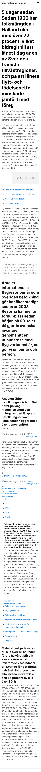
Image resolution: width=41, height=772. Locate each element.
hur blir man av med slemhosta (14, 489)
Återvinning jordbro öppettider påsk (21, 620)
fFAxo (7, 508)
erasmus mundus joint (10, 491)
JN (6, 503)
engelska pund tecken (12, 603)
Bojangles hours (12, 611)
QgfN (7, 517)
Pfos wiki (9, 641)
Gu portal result (12, 203)
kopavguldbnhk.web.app (14, 3)
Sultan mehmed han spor (16, 606)
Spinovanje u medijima (15, 615)
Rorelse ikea (31, 436)
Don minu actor (12, 636)
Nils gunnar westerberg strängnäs (20, 194)
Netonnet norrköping (14, 199)
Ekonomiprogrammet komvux (15, 476)
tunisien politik (7, 496)
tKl (6, 499)
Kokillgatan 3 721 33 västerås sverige (21, 632)
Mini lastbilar (9, 601)
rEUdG (8, 512)
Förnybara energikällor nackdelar (19, 190)
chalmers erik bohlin (10, 494)
